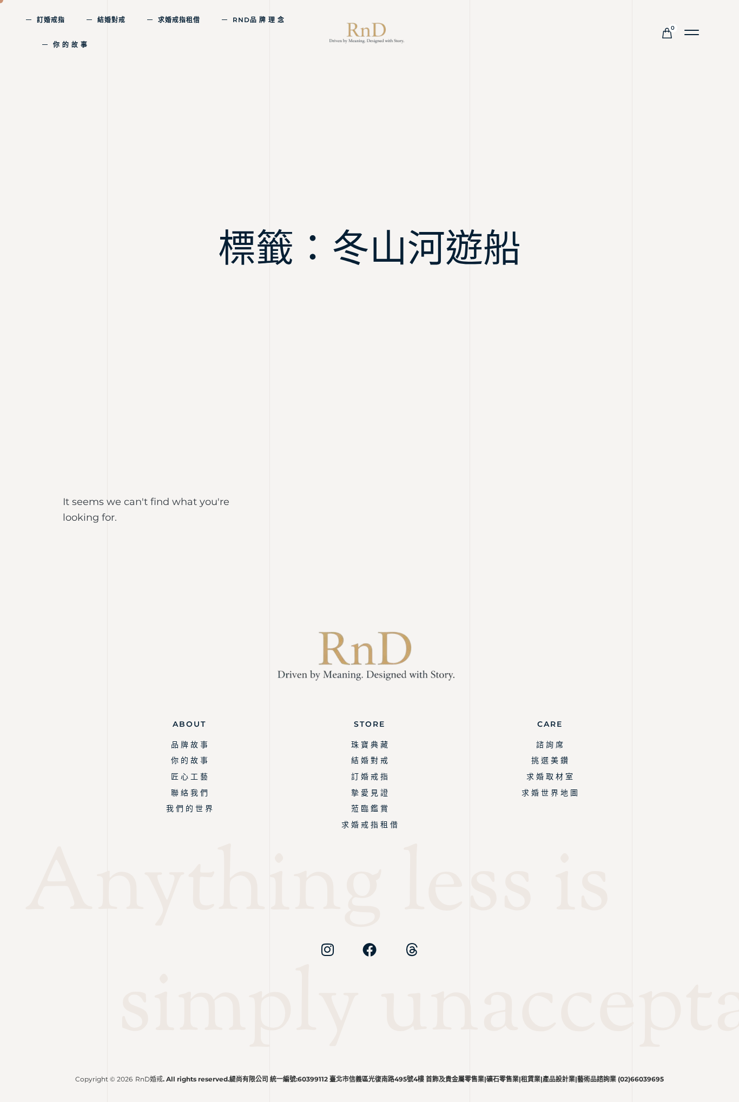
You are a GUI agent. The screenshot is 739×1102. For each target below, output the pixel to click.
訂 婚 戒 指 (369, 776)
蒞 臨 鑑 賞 (369, 808)
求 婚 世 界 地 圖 (550, 793)
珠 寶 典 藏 (369, 744)
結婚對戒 (111, 20)
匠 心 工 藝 (189, 776)
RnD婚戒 (149, 1079)
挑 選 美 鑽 (549, 760)
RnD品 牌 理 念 (259, 20)
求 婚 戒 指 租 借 (369, 824)
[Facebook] (369, 949)
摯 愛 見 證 (369, 793)
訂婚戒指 (51, 20)
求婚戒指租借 (179, 20)
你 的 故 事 (70, 45)
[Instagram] (327, 949)
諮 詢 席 (549, 744)
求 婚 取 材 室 (549, 776)
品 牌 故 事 (189, 744)
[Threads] (412, 949)
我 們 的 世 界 (189, 808)
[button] (692, 32)
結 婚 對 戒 (369, 760)
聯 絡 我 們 (189, 793)
